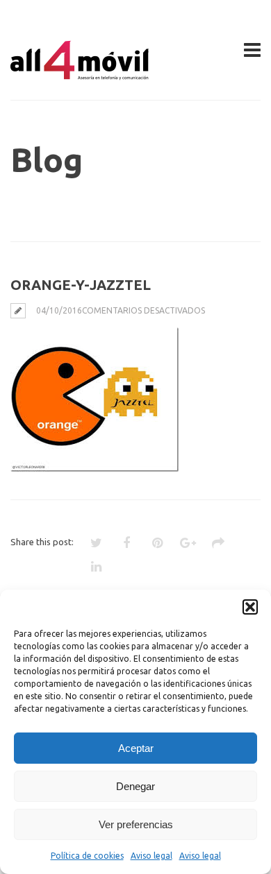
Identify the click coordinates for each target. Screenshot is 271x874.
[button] (250, 607)
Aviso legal (151, 855)
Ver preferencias (136, 824)
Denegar (135, 786)
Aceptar (136, 748)
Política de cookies (87, 855)
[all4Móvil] (79, 74)
